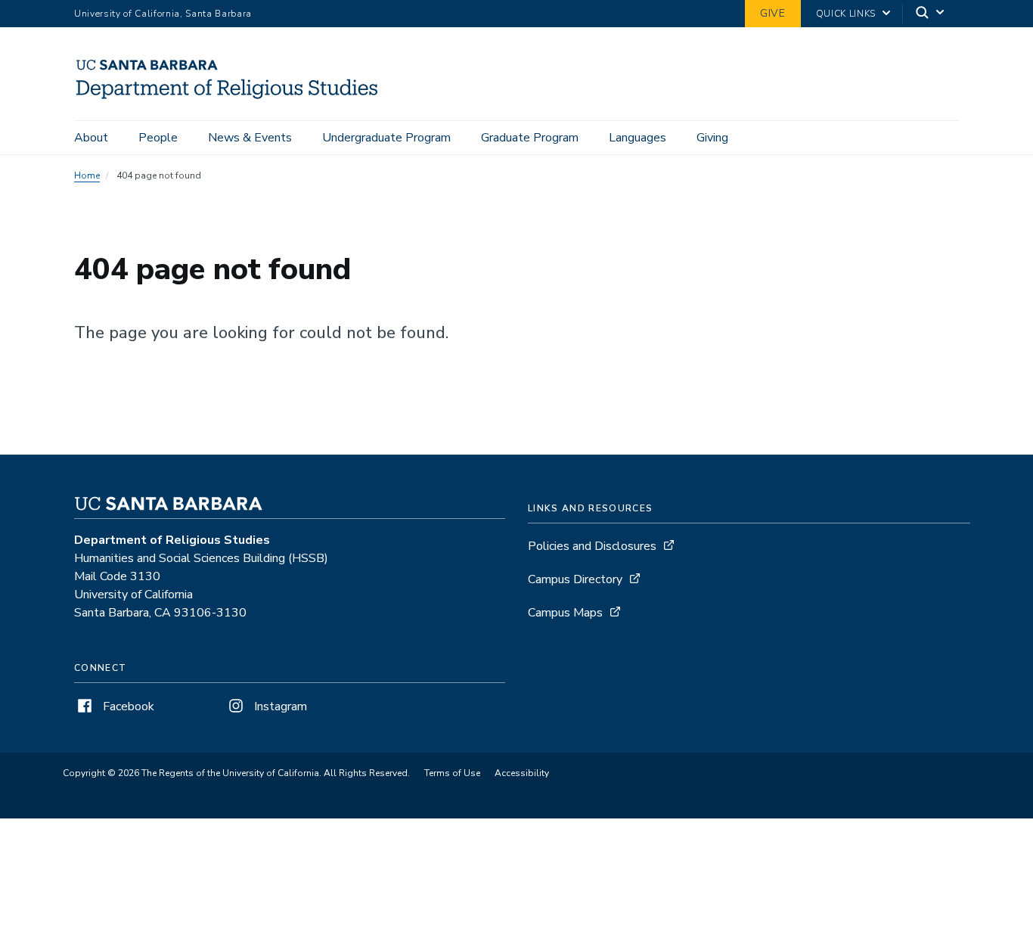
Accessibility (522, 773)
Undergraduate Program (386, 137)
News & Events (250, 137)
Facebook (127, 706)
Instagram (279, 706)
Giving (712, 137)
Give (773, 13)
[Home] (233, 99)
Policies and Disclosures (592, 546)
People (158, 137)
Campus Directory (575, 579)
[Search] (931, 14)
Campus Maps (565, 612)
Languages (637, 137)
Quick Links (846, 14)
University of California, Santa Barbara (163, 14)
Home (87, 175)
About (91, 137)
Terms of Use (452, 773)
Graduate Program (530, 137)
